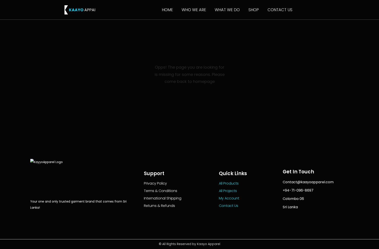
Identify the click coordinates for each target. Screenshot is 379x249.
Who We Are (194, 9)
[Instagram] (61, 217)
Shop (253, 9)
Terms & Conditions (160, 190)
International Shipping (162, 198)
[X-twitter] (42, 217)
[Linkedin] (51, 217)
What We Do (227, 9)
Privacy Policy (155, 183)
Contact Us (280, 9)
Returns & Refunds (159, 205)
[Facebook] (32, 217)
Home (167, 9)
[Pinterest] (70, 217)
